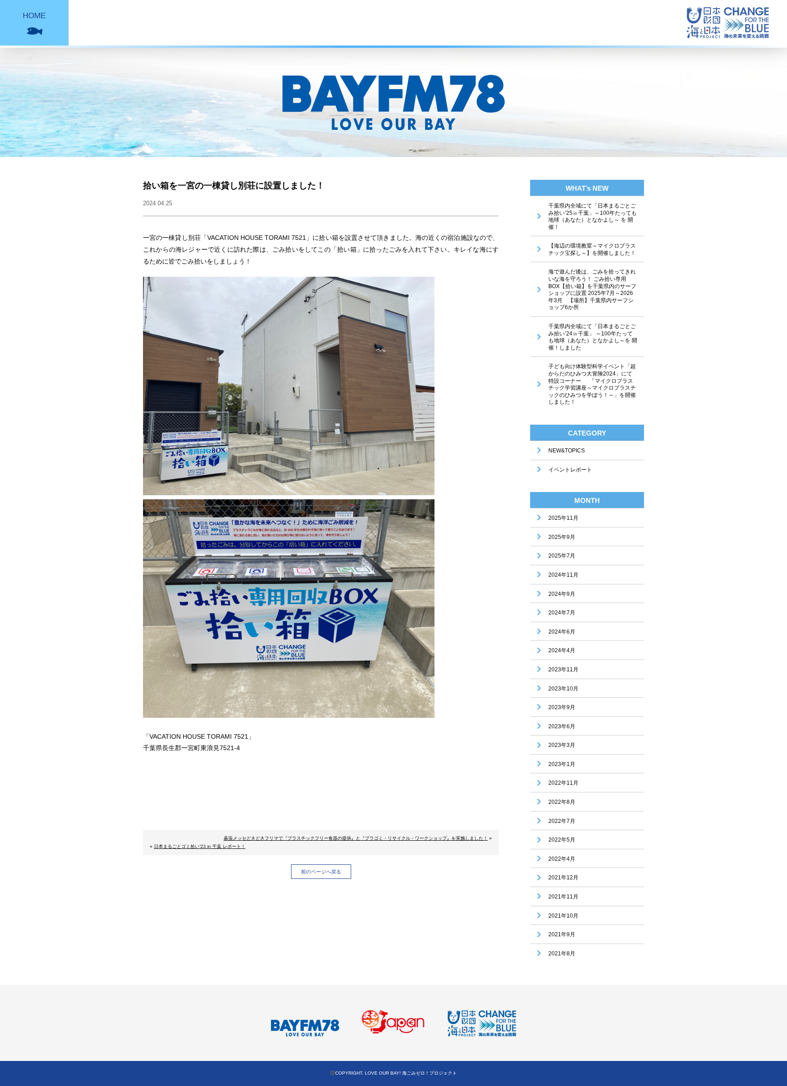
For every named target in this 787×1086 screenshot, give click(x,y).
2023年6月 (561, 726)
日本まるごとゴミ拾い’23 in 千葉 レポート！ (199, 846)
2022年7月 (561, 821)
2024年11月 (563, 575)
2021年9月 (561, 934)
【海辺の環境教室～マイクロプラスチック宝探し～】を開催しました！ (592, 249)
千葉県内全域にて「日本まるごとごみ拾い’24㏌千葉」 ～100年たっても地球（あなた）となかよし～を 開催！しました (592, 337)
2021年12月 (563, 877)
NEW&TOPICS (566, 450)
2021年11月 (563, 896)
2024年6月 (561, 632)
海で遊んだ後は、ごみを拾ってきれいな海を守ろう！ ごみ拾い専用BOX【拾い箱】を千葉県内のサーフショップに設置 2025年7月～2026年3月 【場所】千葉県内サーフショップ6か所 (592, 289)
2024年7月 (561, 612)
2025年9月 (561, 537)
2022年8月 (561, 802)
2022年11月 (563, 783)
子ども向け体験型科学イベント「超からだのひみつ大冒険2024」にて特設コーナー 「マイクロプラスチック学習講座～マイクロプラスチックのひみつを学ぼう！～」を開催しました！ (592, 384)
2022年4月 (561, 859)
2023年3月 (561, 745)
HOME (34, 15)
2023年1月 (561, 764)
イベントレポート (570, 470)
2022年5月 (561, 840)
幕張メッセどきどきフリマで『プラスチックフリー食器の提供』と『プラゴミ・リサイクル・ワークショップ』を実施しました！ (356, 838)
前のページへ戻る (321, 871)
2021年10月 (563, 916)
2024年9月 (561, 594)
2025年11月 (563, 518)
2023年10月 (563, 688)
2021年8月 (561, 953)
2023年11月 (563, 669)
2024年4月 (561, 650)
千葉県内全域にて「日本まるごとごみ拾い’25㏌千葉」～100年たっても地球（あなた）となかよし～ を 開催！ (592, 216)
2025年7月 (561, 556)
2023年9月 (561, 707)
